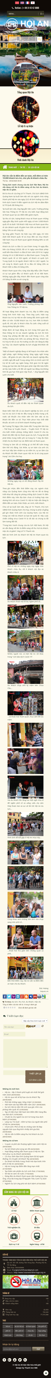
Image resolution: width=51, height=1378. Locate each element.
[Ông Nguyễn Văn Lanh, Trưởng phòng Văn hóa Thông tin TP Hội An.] (26, 292)
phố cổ (8, 1331)
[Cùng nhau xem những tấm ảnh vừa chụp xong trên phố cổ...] (26, 904)
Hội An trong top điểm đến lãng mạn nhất (22, 1166)
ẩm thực (42, 1335)
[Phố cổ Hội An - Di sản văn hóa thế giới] (26, 25)
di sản (31, 1335)
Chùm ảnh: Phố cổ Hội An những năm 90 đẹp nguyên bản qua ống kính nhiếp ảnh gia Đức (22, 1128)
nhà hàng (19, 1335)
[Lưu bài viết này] (44, 996)
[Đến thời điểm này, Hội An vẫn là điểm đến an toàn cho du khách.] (26, 968)
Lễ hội (14, 1211)
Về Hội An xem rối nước (14, 1174)
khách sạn (7, 1335)
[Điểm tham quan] (37, 1204)
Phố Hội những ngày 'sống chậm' (18, 1102)
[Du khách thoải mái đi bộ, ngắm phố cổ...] (26, 587)
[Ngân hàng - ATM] (37, 1238)
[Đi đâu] (37, 1221)
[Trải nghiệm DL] (14, 1221)
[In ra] (39, 996)
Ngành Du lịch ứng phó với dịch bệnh (20, 1183)
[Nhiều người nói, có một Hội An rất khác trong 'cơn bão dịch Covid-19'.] (26, 641)
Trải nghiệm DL (14, 1227)
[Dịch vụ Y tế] (14, 1238)
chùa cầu (31, 1331)
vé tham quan (30, 1326)
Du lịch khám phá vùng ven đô (17, 1149)
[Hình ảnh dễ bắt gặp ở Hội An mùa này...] (26, 824)
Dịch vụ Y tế (14, 1244)
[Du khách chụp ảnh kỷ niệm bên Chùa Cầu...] (26, 671)
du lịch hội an (19, 1326)
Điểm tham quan (37, 1211)
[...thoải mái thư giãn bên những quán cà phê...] (26, 937)
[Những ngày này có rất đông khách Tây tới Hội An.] (26, 469)
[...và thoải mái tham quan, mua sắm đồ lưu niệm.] (26, 703)
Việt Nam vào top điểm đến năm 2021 (20, 1104)
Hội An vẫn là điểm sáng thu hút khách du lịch (24, 1134)
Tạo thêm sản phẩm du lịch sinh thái (20, 1171)
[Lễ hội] (14, 1204)
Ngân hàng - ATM (37, 1244)
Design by (27, 1368)
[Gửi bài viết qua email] (35, 996)
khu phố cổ (42, 1326)
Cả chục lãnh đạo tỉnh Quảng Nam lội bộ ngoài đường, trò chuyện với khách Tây (23, 1157)
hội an (8, 1326)
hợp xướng (42, 1331)
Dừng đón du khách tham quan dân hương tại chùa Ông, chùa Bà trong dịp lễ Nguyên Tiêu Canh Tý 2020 (25, 1177)
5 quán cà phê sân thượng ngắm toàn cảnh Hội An (26, 1144)
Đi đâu (37, 1227)
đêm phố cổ (19, 1331)
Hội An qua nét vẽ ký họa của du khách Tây (22, 1097)
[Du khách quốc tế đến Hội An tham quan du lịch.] (26, 390)
